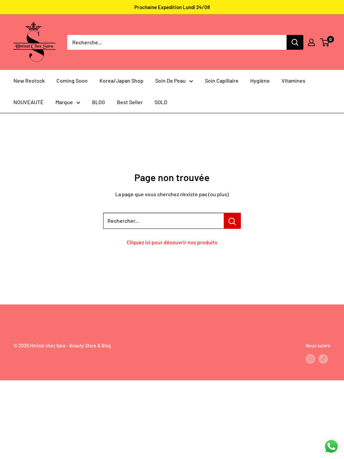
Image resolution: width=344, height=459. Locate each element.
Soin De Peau (170, 80)
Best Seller (130, 102)
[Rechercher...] (232, 221)
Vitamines (293, 80)
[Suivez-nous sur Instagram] (310, 359)
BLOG (98, 102)
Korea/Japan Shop (121, 80)
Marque (64, 102)
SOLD (161, 102)
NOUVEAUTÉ (28, 102)
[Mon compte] (311, 42)
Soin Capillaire (222, 80)
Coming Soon (72, 80)
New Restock (29, 80)
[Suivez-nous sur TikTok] (323, 359)
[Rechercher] (295, 42)
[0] (325, 42)
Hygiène (260, 80)
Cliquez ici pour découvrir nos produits (172, 242)
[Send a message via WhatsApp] (331, 446)
